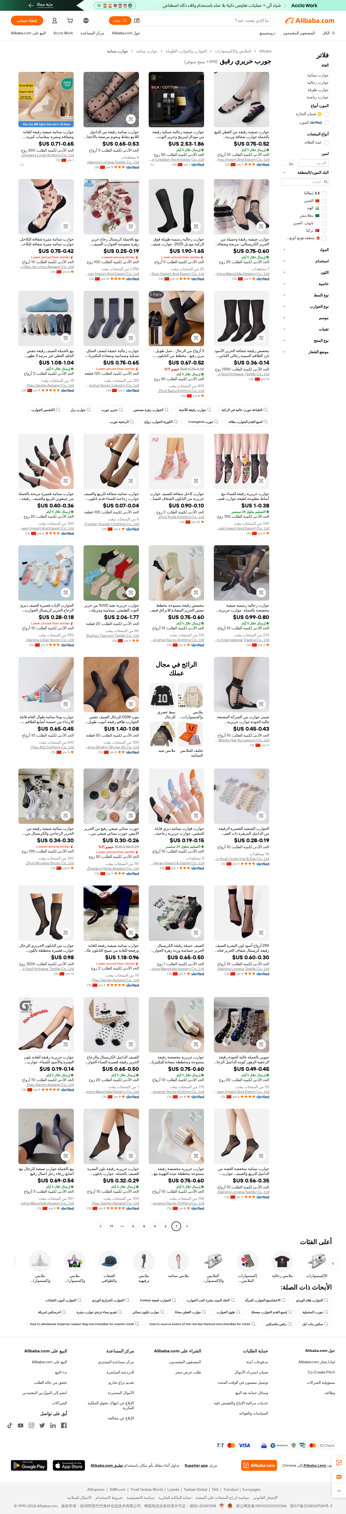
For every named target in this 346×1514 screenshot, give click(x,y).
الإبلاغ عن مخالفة (121, 1418)
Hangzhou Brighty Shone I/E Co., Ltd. (111, 747)
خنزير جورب (109, 410)
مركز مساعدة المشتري (116, 1362)
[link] (339, 1463)
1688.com (117, 1489)
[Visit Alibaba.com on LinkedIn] (53, 1425)
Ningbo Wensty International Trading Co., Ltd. (241, 640)
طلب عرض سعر (188, 1372)
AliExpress (96, 1489)
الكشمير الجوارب (43, 410)
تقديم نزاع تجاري (121, 1382)
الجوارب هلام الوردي (309, 1300)
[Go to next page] (100, 1226)
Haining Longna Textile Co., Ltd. (113, 162)
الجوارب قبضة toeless (155, 1300)
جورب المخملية (312, 1312)
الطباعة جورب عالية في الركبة (242, 410)
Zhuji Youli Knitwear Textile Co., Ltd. (241, 374)
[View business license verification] (221, 1506)
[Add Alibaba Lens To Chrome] (259, 1465)
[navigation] (305, 639)
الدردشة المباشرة (120, 1372)
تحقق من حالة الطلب (50, 1382)
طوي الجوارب (226, 1312)
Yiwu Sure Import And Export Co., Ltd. (176, 274)
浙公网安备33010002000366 (261, 1506)
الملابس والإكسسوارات (233, 51)
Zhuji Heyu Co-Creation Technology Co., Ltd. (176, 159)
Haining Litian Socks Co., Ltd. (50, 640)
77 (111, 1226)
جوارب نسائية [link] (117, 51)
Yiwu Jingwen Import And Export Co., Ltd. (46, 528)
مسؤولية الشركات (321, 1382)
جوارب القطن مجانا (188, 1312)
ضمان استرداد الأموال (251, 1372)
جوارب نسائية (147, 51)
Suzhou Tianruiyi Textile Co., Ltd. (112, 635)
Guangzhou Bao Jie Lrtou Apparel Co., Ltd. (46, 267)
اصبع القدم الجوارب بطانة (245, 422)
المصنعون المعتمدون (185, 1362)
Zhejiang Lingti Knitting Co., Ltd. (47, 155)
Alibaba (265, 51)
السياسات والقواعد (253, 1413)
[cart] (69, 21)
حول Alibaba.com (320, 1350)
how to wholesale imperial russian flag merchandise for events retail (82, 1324)
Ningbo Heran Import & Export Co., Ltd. (176, 863)
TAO (215, 1489)
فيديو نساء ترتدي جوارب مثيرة (96, 1312)
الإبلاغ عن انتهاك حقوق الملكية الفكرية (111, 1405)
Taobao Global (195, 1489)
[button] (137, 20)
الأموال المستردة (121, 1393)
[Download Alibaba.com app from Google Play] (29, 1465)
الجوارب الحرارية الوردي (108, 1300)
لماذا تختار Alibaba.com (316, 1362)
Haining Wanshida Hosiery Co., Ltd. (241, 274)
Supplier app (196, 1465)
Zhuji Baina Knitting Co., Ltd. (181, 391)
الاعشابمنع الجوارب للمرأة (262, 1300)
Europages (251, 1489)
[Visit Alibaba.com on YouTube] (20, 1425)
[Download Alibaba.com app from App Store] (69, 1465)
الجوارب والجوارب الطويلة (186, 51)
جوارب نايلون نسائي (145, 1312)
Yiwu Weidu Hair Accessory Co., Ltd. (241, 740)
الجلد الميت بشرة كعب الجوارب (208, 1300)
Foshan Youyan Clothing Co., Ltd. (111, 524)
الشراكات (59, 1403)
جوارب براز (78, 410)
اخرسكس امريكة (49, 1312)
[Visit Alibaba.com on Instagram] (31, 1425)
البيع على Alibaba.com (49, 1362)
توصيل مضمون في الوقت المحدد (242, 1382)
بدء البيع (61, 1372)
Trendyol (230, 1489)
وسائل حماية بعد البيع (251, 1393)
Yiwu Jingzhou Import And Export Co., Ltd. (241, 159)
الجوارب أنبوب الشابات (60, 1300)
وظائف (329, 1393)
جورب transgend (200, 422)
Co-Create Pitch (321, 1372)
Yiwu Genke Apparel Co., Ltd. (50, 385)
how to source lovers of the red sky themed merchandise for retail (199, 1324)
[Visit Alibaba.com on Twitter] (42, 1425)
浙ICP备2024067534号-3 (311, 1506)
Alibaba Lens (314, 1465)
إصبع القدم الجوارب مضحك (269, 1312)
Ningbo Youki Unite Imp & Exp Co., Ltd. (241, 859)
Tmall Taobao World (146, 1489)
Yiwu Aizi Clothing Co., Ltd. (52, 747)
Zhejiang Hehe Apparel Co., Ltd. (112, 868)
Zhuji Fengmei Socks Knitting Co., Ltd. (176, 640)
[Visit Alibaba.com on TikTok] (9, 1425)
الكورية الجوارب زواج (158, 422)
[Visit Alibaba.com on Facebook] (64, 1425)
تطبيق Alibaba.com (107, 1465)
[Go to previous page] (187, 1226)
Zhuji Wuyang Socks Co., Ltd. (50, 863)
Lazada (173, 1489)
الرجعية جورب (119, 422)
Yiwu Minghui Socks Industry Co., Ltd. (111, 385)
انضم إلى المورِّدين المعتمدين (44, 1393)
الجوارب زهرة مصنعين (148, 410)
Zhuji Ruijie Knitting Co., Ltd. (181, 517)
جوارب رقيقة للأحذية (192, 410)
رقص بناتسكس (276, 1324)
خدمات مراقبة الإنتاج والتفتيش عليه (241, 1403)
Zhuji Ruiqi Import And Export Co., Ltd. (241, 528)
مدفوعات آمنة (257, 1362)
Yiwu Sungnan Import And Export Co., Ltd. (111, 274)
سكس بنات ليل (312, 1324)
